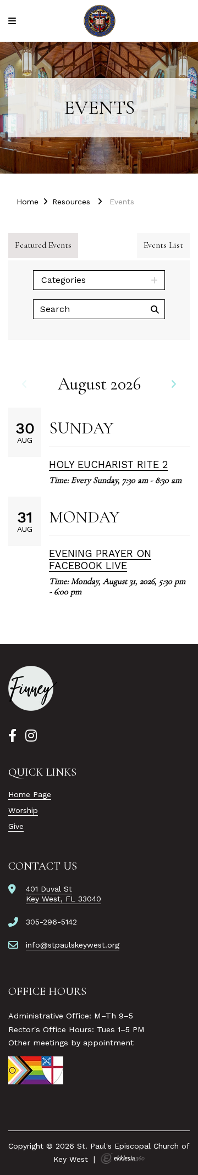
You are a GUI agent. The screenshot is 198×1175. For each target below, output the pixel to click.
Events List (163, 245)
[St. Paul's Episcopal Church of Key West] (99, 20)
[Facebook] (12, 736)
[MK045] (32, 688)
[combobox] (99, 280)
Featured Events (43, 245)
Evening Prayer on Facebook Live (100, 559)
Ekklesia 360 (123, 1158)
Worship (23, 810)
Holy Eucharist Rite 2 (108, 464)
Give (16, 826)
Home (27, 201)
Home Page (29, 794)
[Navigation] (13, 21)
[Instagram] (31, 736)
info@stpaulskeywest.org (72, 944)
